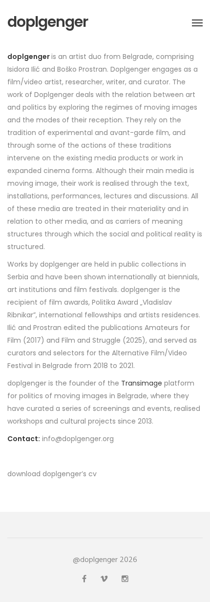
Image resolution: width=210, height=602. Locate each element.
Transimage (141, 383)
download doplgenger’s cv (52, 474)
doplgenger (47, 22)
